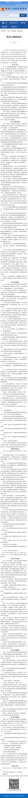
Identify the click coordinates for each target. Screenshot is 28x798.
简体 (23, 5)
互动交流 (14, 26)
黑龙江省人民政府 (17, 2)
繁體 (26, 5)
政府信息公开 (14, 23)
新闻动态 (23, 23)
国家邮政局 (8, 2)
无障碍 (19, 5)
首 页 (5, 23)
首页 (8, 31)
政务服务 (4, 26)
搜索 (22, 15)
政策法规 (13, 31)
